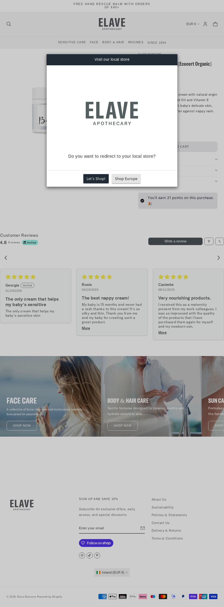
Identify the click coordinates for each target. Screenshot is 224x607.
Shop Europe (126, 178)
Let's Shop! (96, 178)
